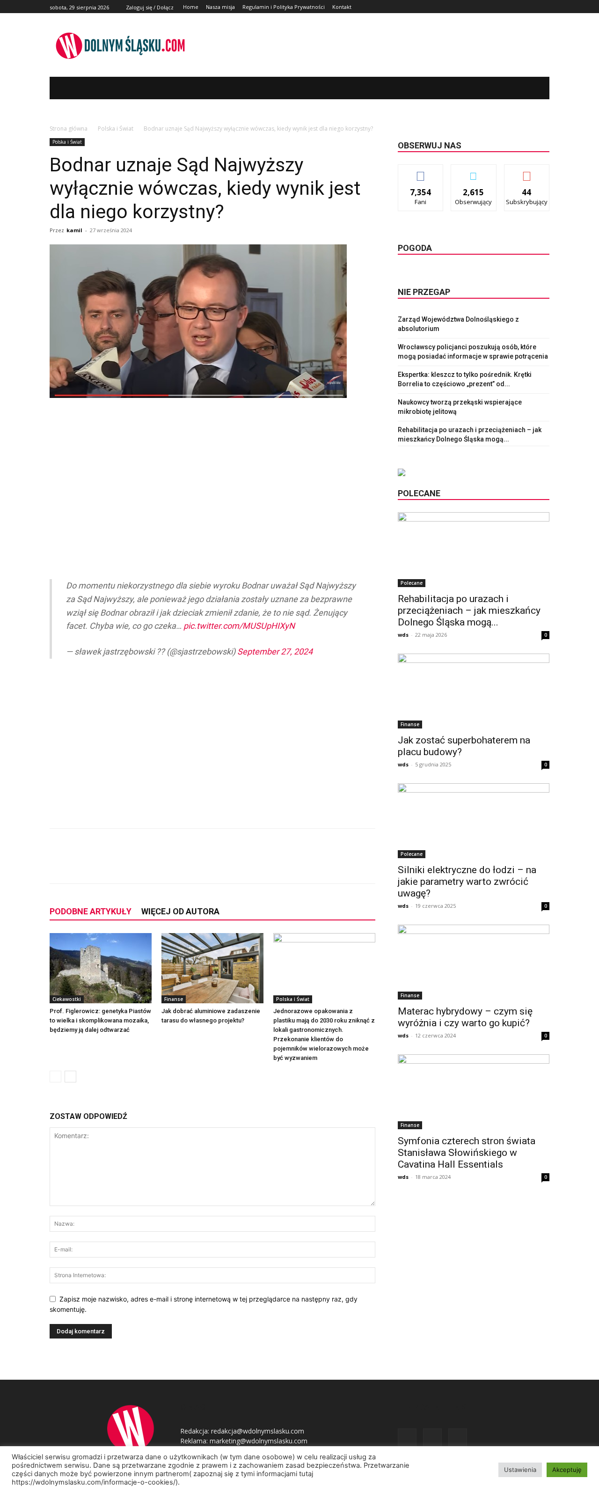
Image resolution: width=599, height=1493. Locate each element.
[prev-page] (55, 1076)
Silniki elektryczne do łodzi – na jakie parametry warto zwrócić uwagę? (467, 881)
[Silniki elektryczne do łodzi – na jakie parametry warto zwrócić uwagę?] (473, 820)
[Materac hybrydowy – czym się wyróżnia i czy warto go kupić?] (473, 962)
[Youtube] (544, 6)
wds (403, 634)
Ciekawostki (66, 999)
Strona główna (69, 128)
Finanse (173, 999)
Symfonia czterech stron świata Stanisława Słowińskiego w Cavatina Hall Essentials (466, 1152)
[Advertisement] (212, 480)
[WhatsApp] (183, 864)
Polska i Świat (115, 128)
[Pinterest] (162, 864)
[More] (205, 864)
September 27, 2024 (275, 651)
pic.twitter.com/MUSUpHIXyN (239, 626)
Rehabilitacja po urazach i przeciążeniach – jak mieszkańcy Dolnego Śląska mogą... (469, 610)
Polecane (412, 583)
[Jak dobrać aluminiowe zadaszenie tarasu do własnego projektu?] (212, 968)
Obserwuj (474, 171)
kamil (74, 230)
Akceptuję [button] (567, 1469)
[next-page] (70, 1076)
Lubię (420, 171)
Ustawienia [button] (520, 1469)
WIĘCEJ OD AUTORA (180, 911)
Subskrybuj (527, 171)
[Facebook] (523, 6)
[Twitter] (533, 6)
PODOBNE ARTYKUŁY (90, 911)
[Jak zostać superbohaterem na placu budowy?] (473, 691)
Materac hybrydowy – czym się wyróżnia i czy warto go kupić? (465, 1017)
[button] (528, 88)
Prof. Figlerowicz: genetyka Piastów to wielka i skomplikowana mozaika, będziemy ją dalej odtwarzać (100, 1020)
